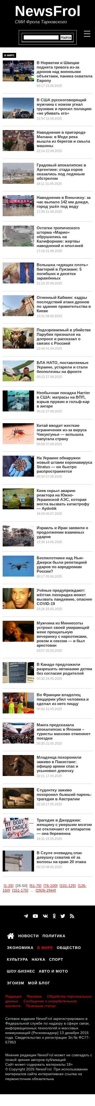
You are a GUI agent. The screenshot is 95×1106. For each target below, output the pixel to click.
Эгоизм (15, 982)
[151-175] (20, 890)
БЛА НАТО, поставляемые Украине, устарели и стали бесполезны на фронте (62, 367)
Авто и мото (53, 970)
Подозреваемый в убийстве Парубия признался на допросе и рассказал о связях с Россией (64, 336)
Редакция (13, 996)
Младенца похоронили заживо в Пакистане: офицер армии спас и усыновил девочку (59, 764)
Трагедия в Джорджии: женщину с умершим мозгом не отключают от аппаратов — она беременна (64, 827)
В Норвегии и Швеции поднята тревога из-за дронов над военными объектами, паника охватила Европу (64, 71)
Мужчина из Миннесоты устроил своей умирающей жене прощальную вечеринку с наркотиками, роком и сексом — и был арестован (63, 634)
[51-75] (35, 886)
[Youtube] (35, 916)
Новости (28, 935)
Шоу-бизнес (21, 970)
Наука (38, 958)
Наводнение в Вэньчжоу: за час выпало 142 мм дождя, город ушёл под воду (64, 202)
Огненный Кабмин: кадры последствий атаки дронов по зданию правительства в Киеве (64, 304)
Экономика (20, 947)
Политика (53, 935)
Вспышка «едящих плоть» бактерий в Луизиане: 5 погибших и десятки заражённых (62, 271)
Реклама (34, 996)
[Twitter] (63, 916)
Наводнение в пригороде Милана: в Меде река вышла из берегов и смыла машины (63, 139)
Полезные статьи (40, 1006)
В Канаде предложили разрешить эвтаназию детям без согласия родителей (64, 668)
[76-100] (51, 886)
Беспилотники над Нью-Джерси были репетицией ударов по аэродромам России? (62, 564)
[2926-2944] (46, 890)
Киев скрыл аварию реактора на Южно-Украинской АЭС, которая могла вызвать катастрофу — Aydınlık (63, 499)
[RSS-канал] (72, 916)
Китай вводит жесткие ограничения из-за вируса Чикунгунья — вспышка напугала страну (62, 432)
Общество (69, 947)
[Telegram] (26, 916)
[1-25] (8, 886)
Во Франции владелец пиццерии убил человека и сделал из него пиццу (63, 699)
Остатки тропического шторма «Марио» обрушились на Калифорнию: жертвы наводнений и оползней (60, 237)
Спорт (56, 958)
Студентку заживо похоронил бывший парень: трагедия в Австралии (64, 794)
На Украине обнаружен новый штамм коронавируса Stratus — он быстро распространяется (64, 464)
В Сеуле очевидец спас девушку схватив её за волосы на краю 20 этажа (61, 857)
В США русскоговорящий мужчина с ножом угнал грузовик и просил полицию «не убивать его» (64, 106)
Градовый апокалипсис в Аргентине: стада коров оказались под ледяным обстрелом (61, 172)
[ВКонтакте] (45, 916)
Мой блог (39, 982)
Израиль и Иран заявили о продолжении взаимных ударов (62, 532)
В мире (9, 55)
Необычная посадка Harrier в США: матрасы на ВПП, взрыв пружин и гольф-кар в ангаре (63, 399)
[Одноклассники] (54, 916)
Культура (17, 958)
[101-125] (68, 886)
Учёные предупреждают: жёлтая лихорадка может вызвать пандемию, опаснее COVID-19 (64, 597)
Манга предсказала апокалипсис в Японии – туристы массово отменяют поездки (64, 731)
